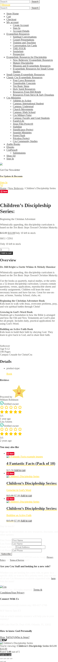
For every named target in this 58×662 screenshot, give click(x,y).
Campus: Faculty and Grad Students (31, 118)
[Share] (7, 658)
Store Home (12, 13)
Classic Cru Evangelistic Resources (24, 77)
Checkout (11, 19)
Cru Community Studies (25, 141)
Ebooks (10, 147)
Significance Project (23, 129)
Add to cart (6, 253)
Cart (8, 16)
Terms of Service (17, 560)
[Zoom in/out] (1, 658)
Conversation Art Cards (25, 45)
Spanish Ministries (22, 132)
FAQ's (12, 637)
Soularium (18, 51)
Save (5, 191)
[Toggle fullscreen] (4, 658)
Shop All (10, 155)
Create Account (21, 25)
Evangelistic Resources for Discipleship (26, 57)
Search (35, 1)
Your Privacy (17, 592)
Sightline (17, 126)
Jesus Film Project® (23, 123)
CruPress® (12, 150)
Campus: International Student (28, 103)
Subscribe (6, 554)
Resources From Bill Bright (27, 92)
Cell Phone (5, 550)
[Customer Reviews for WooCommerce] (19, 396)
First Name (5, 540)
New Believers (15, 188)
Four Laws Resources (24, 80)
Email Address (7, 547)
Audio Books (13, 144)
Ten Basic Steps (21, 86)
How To (4, 637)
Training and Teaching (24, 42)
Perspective (18, 54)
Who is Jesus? (22, 637)
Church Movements (23, 109)
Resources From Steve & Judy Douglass (33, 94)
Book (9, 373)
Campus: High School (24, 112)
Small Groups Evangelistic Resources (25, 74)
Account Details (21, 31)
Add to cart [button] (19, 470)
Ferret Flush (19, 135)
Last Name (5, 543)
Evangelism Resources (17, 34)
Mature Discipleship (23, 63)
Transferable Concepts (24, 83)
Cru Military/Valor (22, 115)
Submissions (19, 152)
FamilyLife (18, 121)
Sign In (16, 28)
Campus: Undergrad (23, 106)
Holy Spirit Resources (24, 89)
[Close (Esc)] (11, 658)
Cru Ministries (13, 97)
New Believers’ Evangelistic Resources (33, 60)
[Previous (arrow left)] (1, 661)
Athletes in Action (22, 100)
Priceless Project (21, 138)
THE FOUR (19, 48)
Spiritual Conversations (25, 36)
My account (12, 22)
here (53, 578)
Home (3, 188)
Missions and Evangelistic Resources (31, 65)
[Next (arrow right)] (4, 661)
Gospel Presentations (23, 39)
